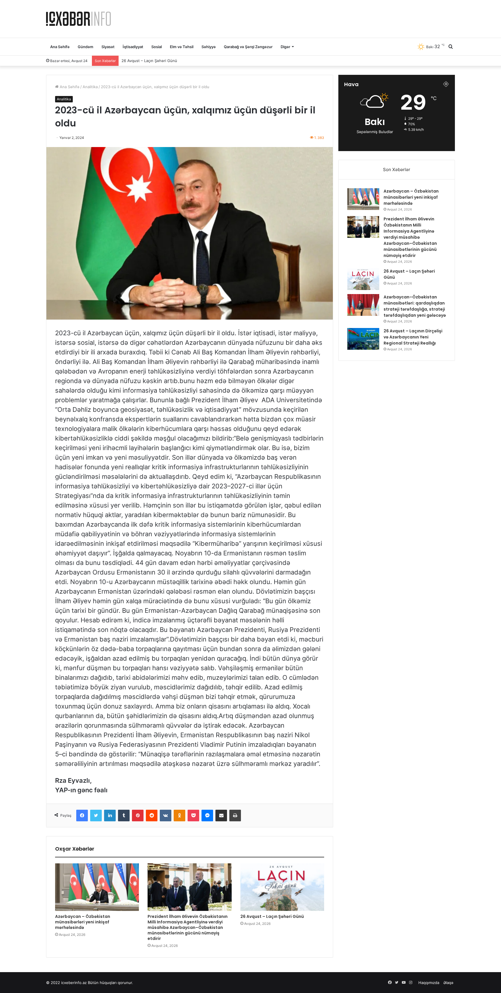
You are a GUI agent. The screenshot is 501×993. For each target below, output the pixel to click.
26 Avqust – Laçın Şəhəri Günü (272, 916)
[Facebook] (82, 815)
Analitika (90, 86)
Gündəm (85, 46)
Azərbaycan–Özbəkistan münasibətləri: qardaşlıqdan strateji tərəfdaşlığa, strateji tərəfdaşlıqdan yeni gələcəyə (220, 60)
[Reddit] (151, 815)
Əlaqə (448, 982)
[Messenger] (207, 815)
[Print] (235, 815)
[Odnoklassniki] (179, 815)
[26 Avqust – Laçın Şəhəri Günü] (282, 887)
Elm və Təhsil (181, 46)
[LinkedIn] (110, 815)
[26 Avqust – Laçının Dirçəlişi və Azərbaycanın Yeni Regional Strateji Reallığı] (363, 339)
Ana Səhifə (60, 46)
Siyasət (108, 46)
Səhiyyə (209, 46)
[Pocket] (193, 815)
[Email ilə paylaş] (221, 815)
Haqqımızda (428, 982)
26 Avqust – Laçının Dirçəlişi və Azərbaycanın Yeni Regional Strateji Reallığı (413, 337)
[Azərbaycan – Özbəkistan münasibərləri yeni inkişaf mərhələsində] (97, 887)
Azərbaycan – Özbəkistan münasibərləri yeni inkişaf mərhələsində (82, 922)
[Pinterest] (138, 815)
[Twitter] (96, 815)
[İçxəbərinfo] (78, 19)
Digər (285, 46)
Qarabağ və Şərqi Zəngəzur (248, 46)
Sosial (156, 46)
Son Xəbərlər (396, 169)
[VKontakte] (165, 815)
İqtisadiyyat (133, 46)
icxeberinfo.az (74, 982)
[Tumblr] (124, 815)
